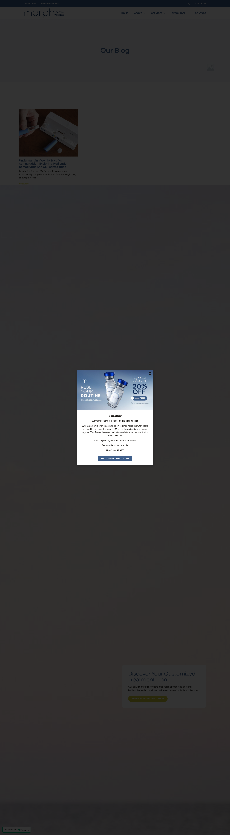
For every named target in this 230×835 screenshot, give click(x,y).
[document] (115, 417)
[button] (150, 373)
